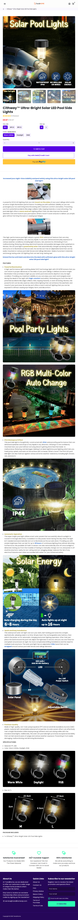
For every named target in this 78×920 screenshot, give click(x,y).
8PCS (19, 127)
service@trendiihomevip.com (15, 901)
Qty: (5, 124)
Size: (42, 124)
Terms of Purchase (36, 901)
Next (72, 52)
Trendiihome (17, 916)
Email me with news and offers (59, 898)
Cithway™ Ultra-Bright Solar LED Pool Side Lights (21, 9)
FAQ (34, 888)
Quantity (6, 139)
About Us (36, 882)
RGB (28, 135)
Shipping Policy (38, 897)
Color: (9, 132)
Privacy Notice (38, 891)
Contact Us (37, 885)
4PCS (12, 127)
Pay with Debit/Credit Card (38, 155)
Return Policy (38, 894)
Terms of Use (38, 906)
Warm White (9, 135)
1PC (5, 127)
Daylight (20, 135)
